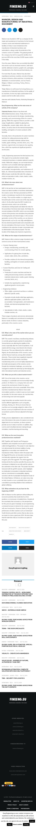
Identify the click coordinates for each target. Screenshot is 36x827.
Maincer (12, 534)
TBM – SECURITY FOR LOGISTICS (13, 678)
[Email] (20, 30)
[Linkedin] (25, 708)
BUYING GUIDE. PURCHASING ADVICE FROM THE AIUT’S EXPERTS (17, 686)
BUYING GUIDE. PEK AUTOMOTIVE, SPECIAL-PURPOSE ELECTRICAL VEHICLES (17, 645)
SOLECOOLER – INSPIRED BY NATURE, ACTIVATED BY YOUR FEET (15, 661)
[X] (14, 708)
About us (16, 801)
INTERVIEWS (5, 16)
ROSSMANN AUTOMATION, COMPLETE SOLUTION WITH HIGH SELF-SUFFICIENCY (16, 670)
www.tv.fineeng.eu (18, 748)
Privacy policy (12, 805)
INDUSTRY (5, 589)
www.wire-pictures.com (18, 774)
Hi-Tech (4, 650)
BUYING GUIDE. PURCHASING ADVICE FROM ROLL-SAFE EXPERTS (17, 636)
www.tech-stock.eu (18, 734)
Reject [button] (9, 824)
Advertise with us (26, 801)
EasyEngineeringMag (18, 568)
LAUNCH (12, 675)
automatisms (13, 527)
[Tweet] (9, 30)
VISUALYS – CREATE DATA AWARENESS (15, 653)
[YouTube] (21, 708)
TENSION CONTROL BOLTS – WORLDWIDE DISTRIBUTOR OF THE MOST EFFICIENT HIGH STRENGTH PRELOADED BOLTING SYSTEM (17, 594)
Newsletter (7, 801)
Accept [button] (32, 821)
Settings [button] (26, 824)
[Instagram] (18, 708)
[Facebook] (11, 708)
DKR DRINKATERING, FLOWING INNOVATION (17, 603)
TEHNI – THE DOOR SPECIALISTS (13, 628)
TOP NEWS (23, 614)
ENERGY (4, 641)
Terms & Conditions (13, 808)
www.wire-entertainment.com (18, 771)
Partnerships (25, 808)
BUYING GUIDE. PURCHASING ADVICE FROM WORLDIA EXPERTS (17, 620)
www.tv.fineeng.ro (18, 726)
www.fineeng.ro (18, 723)
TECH (11, 16)
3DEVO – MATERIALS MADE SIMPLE (14, 610)
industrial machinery (24, 527)
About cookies (23, 805)
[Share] (4, 30)
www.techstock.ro (18, 730)
